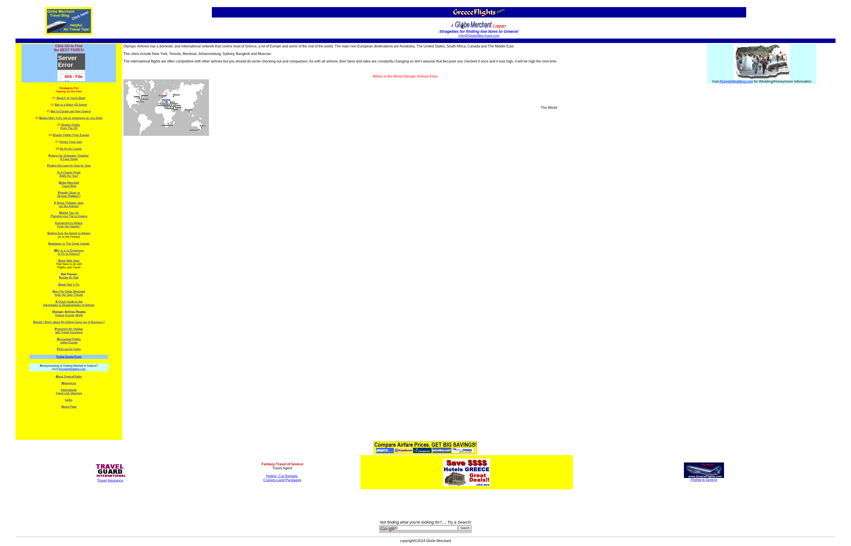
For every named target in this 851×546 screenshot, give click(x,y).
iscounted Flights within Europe (69, 340)
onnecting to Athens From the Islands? (69, 224)
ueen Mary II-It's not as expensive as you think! (71, 118)
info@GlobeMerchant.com (479, 36)
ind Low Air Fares (69, 349)
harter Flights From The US (70, 126)
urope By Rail (68, 277)
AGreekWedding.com (72, 369)
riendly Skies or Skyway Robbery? (68, 194)
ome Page (68, 406)
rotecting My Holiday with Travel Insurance (69, 330)
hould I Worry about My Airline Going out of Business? (69, 322)
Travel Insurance (110, 480)
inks (68, 400)
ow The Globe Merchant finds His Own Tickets (69, 293)
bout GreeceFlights (69, 376)
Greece (59, 315)
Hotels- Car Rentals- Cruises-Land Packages (282, 478)
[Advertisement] (69, 422)
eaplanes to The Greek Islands (69, 243)
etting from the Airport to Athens (68, 233)
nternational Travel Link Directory (69, 391)
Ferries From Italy (70, 142)
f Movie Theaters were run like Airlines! (69, 204)
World (79, 315)
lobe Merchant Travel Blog (69, 184)
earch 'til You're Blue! (71, 98)
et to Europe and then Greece (71, 111)
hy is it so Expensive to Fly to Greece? (69, 252)
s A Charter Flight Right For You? (68, 174)
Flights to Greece (704, 480)
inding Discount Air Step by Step (70, 165)
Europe (69, 315)
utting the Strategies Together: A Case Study (70, 157)
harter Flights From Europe (71, 135)
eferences (69, 383)
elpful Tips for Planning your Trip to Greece (69, 214)
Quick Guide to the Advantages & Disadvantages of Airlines (69, 303)
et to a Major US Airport (71, 104)
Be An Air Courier (71, 148)
